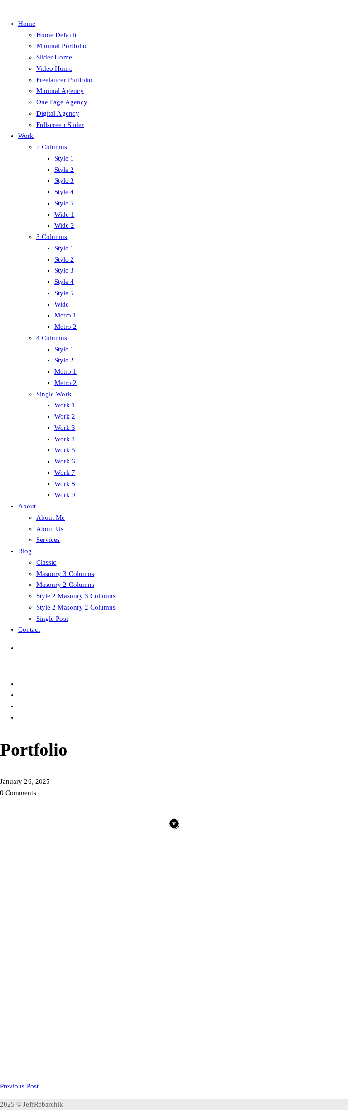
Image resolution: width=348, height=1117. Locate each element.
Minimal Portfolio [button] (61, 45)
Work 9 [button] (64, 494)
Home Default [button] (56, 35)
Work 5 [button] (64, 450)
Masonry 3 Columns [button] (65, 573)
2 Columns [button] (52, 147)
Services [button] (48, 539)
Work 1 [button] (64, 405)
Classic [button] (46, 562)
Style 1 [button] (64, 158)
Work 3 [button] (64, 427)
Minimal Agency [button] (60, 90)
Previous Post (19, 1086)
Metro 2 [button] (65, 326)
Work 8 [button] (64, 484)
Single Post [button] (52, 618)
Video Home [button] (54, 68)
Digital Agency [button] (57, 113)
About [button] (27, 506)
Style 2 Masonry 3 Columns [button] (76, 596)
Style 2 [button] (64, 169)
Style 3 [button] (64, 180)
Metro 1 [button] (65, 315)
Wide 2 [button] (64, 225)
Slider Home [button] (54, 57)
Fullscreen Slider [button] (60, 124)
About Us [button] (49, 528)
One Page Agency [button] (61, 102)
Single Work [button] (54, 394)
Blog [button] (25, 551)
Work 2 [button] (64, 416)
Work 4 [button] (64, 439)
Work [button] (26, 135)
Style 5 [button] (64, 203)
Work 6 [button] (64, 461)
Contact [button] (29, 629)
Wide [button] (61, 304)
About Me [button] (50, 517)
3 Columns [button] (52, 236)
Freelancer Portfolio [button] (64, 79)
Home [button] (26, 23)
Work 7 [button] (64, 472)
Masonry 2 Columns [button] (65, 584)
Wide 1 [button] (64, 214)
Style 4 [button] (64, 191)
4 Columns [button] (52, 337)
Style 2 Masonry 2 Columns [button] (76, 607)
